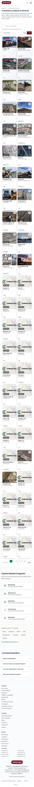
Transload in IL (20, 750)
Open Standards (6, 718)
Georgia (23, 635)
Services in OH (5, 754)
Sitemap (4, 727)
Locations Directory (7, 708)
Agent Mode (5, 697)
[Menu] (30, 2)
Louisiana (15, 635)
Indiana (5, 638)
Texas (4, 631)
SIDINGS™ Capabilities (7, 695)
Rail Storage (5, 734)
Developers (5, 724)
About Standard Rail (7, 715)
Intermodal (4, 745)
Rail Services (5, 739)
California (11, 631)
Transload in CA (21, 752)
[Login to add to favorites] (14, 38)
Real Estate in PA (21, 754)
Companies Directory (7, 706)
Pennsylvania (6, 635)
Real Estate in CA (21, 756)
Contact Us (4, 722)
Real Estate (4, 741)
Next (29, 562)
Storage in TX (5, 750)
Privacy (15, 784)
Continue (19, 781)
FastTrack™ (4, 693)
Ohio (24, 631)
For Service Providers (7, 701)
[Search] (27, 2)
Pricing (3, 699)
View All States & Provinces (9, 642)
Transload (4, 737)
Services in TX (5, 756)
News (3, 720)
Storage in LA (5, 752)
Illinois (18, 631)
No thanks (26, 781)
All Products (5, 688)
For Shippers (5, 704)
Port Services (5, 743)
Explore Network (6, 690)
